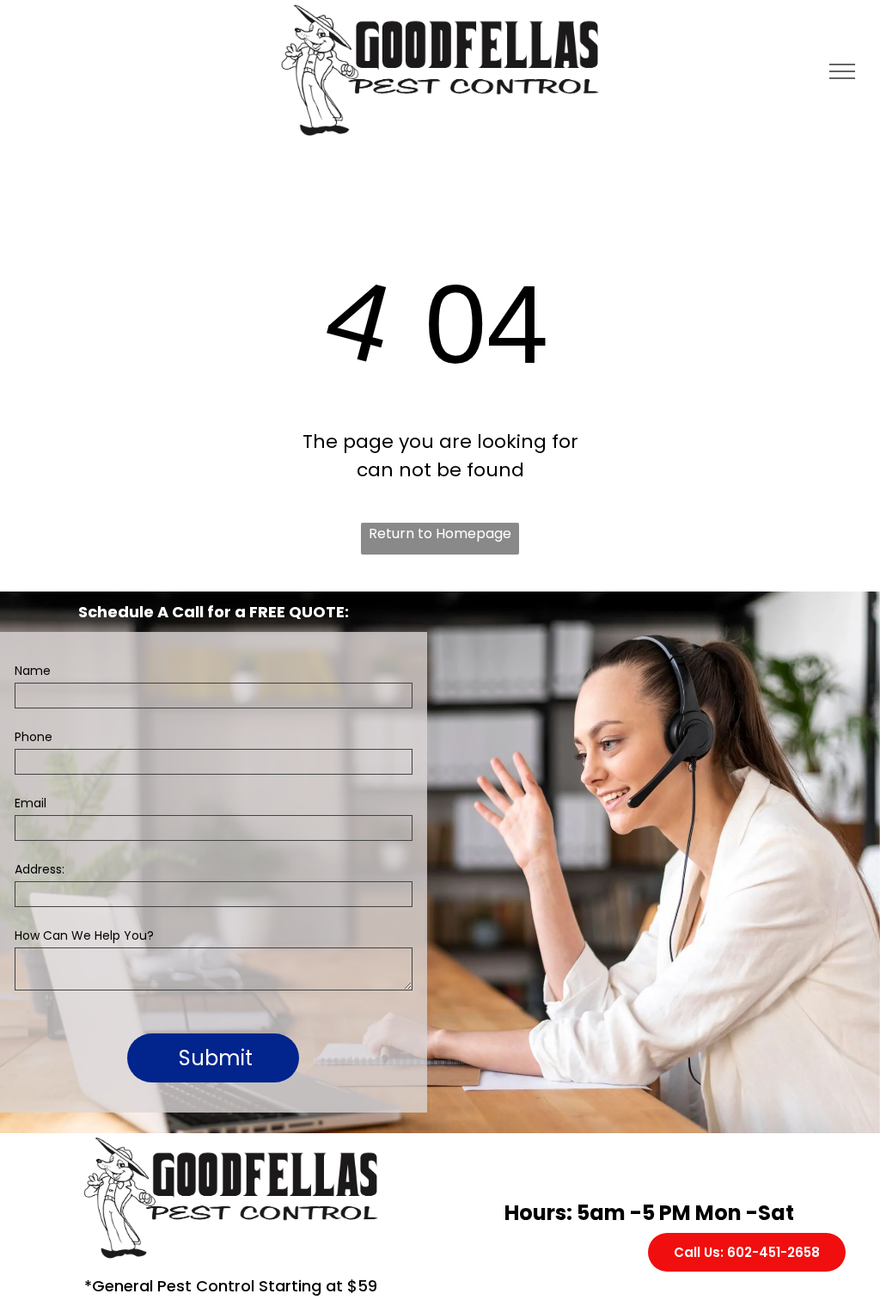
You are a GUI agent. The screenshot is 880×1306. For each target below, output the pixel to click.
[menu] (842, 71)
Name (33, 670)
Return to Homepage (440, 533)
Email (30, 803)
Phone (33, 736)
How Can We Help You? (84, 935)
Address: (39, 869)
